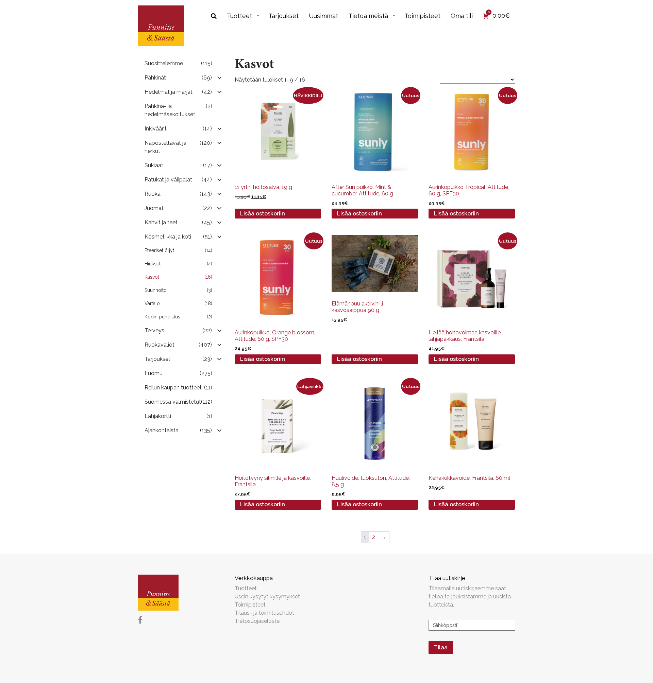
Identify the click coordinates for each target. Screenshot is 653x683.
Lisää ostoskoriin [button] (262, 213)
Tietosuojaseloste (257, 621)
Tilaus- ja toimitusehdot (264, 613)
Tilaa (441, 647)
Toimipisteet (250, 604)
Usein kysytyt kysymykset (267, 596)
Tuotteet (246, 588)
